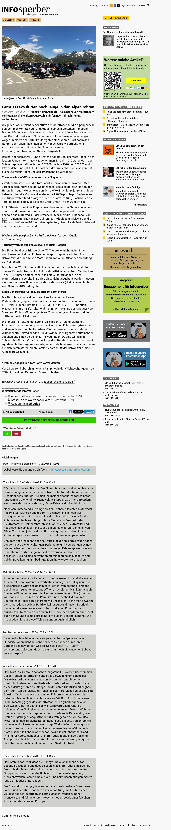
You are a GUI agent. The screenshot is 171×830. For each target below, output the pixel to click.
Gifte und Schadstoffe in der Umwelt (130, 147)
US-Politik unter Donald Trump (131, 167)
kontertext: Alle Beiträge (128, 187)
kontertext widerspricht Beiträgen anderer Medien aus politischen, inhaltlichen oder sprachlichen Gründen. (131, 195)
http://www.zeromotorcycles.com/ (70, 469)
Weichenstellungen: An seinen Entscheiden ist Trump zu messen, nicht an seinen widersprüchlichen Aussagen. (131, 175)
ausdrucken (47, 411)
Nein (16, 433)
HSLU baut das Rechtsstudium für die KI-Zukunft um (125, 411)
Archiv (142, 5)
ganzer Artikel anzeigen (59, 381)
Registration (132, 5)
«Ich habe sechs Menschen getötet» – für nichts (127, 113)
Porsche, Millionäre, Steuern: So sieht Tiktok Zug (127, 420)
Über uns (22, 20)
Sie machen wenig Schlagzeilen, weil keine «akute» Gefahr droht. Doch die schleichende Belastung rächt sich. (132, 156)
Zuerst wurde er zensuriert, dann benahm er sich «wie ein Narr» (127, 226)
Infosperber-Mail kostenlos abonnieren (100, 825)
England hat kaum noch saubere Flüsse (126, 131)
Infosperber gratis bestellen (116, 17)
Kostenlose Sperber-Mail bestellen (49, 420)
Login (123, 5)
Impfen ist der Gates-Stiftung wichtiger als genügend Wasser (128, 126)
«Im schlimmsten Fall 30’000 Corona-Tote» (125, 220)
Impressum (145, 825)
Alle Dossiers (140, 204)
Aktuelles (8, 20)
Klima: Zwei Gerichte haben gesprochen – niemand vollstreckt (128, 233)
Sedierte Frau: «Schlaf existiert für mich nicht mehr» (125, 394)
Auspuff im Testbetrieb (25, 403)
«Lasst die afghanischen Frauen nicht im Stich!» (127, 239)
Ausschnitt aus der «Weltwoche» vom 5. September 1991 (46, 396)
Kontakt (122, 825)
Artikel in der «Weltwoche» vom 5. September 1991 (42, 400)
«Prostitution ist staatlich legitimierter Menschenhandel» (124, 384)
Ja (7, 433)
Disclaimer (133, 825)
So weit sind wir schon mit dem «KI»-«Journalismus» (122, 119)
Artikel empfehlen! (15, 411)
